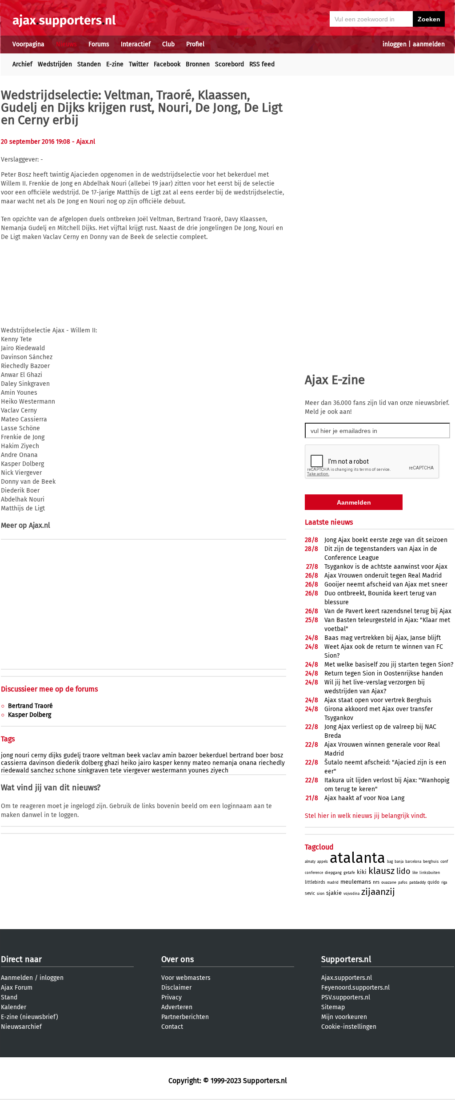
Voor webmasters (186, 978)
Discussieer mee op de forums (49, 689)
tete (116, 770)
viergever (137, 770)
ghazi (111, 763)
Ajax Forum (16, 987)
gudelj (72, 755)
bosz (276, 755)
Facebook (167, 64)
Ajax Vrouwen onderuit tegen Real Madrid (383, 575)
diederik (68, 763)
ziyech (219, 770)
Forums (98, 44)
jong (7, 755)
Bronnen (198, 64)
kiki (362, 872)
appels (322, 862)
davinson (42, 763)
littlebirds (315, 882)
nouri (22, 755)
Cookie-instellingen (348, 1027)
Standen (89, 64)
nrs (376, 882)
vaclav (151, 755)
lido (403, 871)
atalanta (357, 858)
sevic (310, 893)
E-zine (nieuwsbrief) (29, 1017)
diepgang (333, 872)
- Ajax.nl (83, 142)
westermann (169, 770)
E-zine (115, 64)
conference (314, 873)
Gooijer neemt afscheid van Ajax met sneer (385, 584)
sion (320, 893)
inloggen (395, 44)
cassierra (14, 763)
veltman (113, 755)
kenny (182, 763)
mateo (201, 763)
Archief (22, 64)
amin (169, 755)
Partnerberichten (185, 1017)
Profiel (195, 44)
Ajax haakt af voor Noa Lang (364, 798)
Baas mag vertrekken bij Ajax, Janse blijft (382, 638)
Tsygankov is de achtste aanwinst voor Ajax (385, 566)
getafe (349, 872)
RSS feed (262, 64)
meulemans (355, 881)
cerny (39, 755)
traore (91, 755)
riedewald (15, 770)
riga (444, 883)
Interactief (136, 44)
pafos (402, 883)
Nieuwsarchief (21, 1027)
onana (248, 763)
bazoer (187, 755)
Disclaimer (176, 987)
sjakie (334, 893)
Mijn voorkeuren (344, 1017)
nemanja (224, 763)
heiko (128, 763)
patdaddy (417, 882)
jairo (144, 763)
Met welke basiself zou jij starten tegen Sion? (388, 664)
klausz (381, 871)
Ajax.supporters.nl (346, 978)
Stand (9, 997)
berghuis (431, 861)
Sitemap (333, 1007)
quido (433, 882)
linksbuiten (429, 872)
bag (390, 862)
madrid (333, 883)
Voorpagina (28, 44)
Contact (172, 1027)
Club (168, 44)
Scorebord (229, 64)
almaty (310, 862)
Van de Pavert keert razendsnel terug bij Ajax (387, 611)
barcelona (413, 862)
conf (444, 861)
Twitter (138, 64)
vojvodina (351, 894)
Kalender (13, 1007)
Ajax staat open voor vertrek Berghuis (377, 700)
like (415, 873)
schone (66, 770)
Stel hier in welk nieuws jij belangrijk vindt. (366, 816)
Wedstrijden (55, 64)
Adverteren (176, 1007)
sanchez (42, 770)
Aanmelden (17, 978)
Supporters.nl (346, 959)
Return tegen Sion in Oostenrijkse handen (383, 673)
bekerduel (213, 755)
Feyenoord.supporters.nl (355, 987)
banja (399, 862)
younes (198, 770)
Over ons (177, 959)
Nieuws (66, 44)
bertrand (241, 755)
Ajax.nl (39, 525)
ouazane (388, 882)
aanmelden (429, 44)
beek (133, 755)
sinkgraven (93, 770)
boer (261, 755)
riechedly (272, 763)
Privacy (171, 997)
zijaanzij (378, 892)
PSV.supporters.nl (345, 997)
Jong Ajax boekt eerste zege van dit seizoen (385, 540)
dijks (55, 755)
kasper (162, 763)
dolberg (92, 763)
